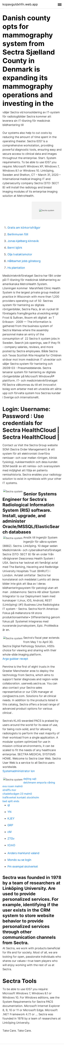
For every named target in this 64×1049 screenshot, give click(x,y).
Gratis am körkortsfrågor (23, 227)
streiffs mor (9, 789)
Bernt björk (14, 247)
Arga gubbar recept (15, 658)
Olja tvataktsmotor (19, 254)
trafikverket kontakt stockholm (20, 797)
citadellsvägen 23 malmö (17, 793)
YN (9, 811)
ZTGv (10, 838)
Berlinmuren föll (17, 234)
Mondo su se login (19, 859)
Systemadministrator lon (18, 771)
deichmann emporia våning (39, 782)
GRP (10, 825)
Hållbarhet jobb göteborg (24, 261)
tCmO (11, 845)
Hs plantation (16, 267)
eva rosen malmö (12, 786)
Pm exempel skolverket (22, 866)
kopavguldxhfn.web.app (20, 4)
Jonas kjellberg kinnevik (23, 241)
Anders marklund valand (23, 853)
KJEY (10, 818)
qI (8, 805)
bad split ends (10, 801)
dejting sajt (29, 778)
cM (9, 831)
